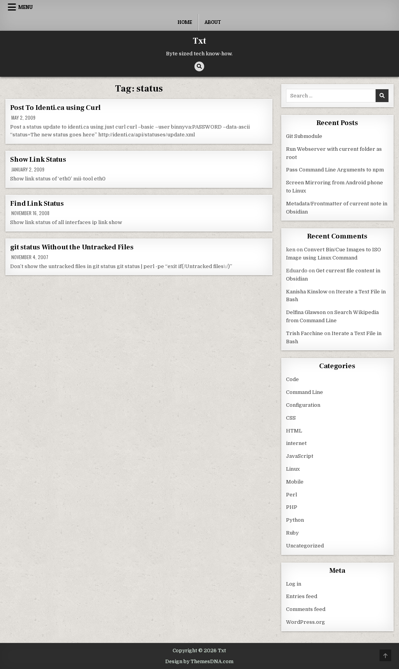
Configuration (303, 405)
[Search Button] (199, 66)
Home (185, 22)
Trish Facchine (304, 333)
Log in (293, 584)
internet (296, 443)
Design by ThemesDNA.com (199, 661)
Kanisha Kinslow (306, 292)
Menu (25, 7)
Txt (199, 40)
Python (295, 520)
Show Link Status (38, 159)
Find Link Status (37, 203)
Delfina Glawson (306, 312)
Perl (291, 495)
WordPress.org (305, 622)
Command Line (304, 392)
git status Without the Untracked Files (71, 247)
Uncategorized (305, 546)
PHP (291, 507)
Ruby (292, 533)
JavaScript (299, 456)
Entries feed (301, 596)
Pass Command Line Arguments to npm (335, 170)
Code (292, 379)
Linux (293, 469)
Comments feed (305, 609)
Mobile (295, 482)
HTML (294, 431)
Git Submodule (304, 136)
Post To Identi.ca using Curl (55, 107)
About (213, 22)
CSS (291, 418)
